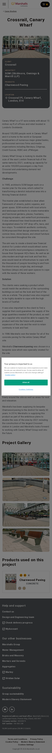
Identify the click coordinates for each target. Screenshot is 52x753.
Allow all (26, 382)
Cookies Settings (26, 389)
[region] (26, 376)
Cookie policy (10, 375)
